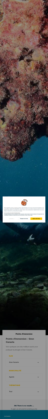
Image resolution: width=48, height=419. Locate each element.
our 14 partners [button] (15, 207)
